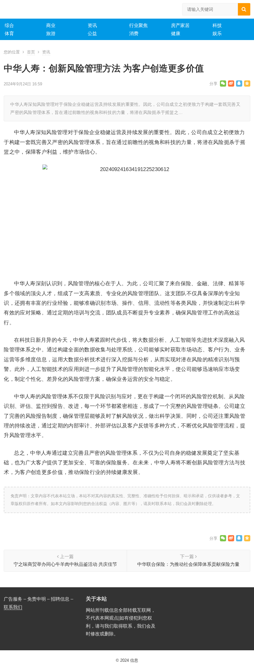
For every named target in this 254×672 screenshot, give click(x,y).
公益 (92, 33)
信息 (134, 660)
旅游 (50, 33)
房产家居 (180, 25)
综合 (9, 25)
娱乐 (217, 33)
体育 (9, 33)
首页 (31, 52)
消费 (133, 33)
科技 (217, 25)
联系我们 (13, 607)
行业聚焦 (138, 25)
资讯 (92, 25)
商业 (50, 25)
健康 (175, 33)
